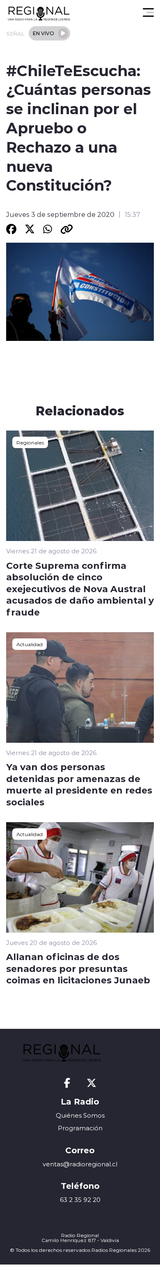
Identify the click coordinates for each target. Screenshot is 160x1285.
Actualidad (29, 644)
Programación (80, 1128)
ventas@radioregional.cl (80, 1164)
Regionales (30, 442)
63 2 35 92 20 (80, 1200)
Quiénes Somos (80, 1115)
